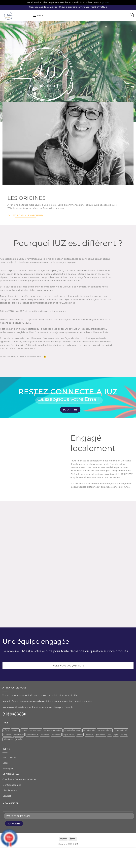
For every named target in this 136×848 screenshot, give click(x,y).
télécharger (8, 739)
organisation (69, 735)
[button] (38, 15)
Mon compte (9, 757)
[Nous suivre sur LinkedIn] (24, 714)
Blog (5, 763)
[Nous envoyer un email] (14, 714)
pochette (89, 735)
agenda (15, 730)
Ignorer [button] (105, 2)
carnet (24, 730)
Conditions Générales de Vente (19, 779)
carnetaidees (35, 730)
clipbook (7, 735)
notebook (45, 735)
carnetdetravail (121, 730)
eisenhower (19, 735)
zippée (19, 739)
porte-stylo (100, 735)
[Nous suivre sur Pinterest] (19, 714)
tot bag (124, 735)
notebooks (56, 735)
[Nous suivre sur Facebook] (5, 714)
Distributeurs (9, 790)
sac (109, 735)
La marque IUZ (10, 774)
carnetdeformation (72, 730)
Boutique (7, 768)
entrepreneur (32, 735)
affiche (6, 730)
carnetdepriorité (105, 730)
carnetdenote (89, 730)
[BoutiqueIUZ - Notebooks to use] (16, 15)
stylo (116, 735)
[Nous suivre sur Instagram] (9, 714)
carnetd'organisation (53, 730)
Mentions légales (11, 785)
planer (80, 735)
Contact (6, 796)
